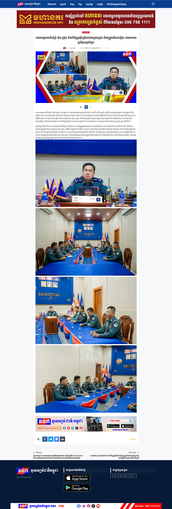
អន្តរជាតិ (63, 4)
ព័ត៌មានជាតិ (52, 4)
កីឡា (80, 4)
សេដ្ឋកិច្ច (100, 4)
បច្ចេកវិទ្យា (89, 4)
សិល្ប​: (72, 4)
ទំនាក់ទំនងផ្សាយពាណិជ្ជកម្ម (116, 4)
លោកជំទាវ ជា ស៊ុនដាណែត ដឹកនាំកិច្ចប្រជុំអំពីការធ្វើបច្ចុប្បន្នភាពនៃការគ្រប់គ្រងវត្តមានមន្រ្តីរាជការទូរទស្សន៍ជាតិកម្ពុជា (114, 457)
